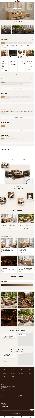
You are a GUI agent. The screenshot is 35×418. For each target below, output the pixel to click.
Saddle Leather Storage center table (21, 57)
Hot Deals (19, 397)
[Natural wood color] (27, 56)
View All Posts (32, 234)
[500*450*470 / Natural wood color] (29, 61)
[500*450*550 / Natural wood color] (31, 61)
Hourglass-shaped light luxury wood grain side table (3, 59)
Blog (1, 397)
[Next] (18, 35)
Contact (1, 395)
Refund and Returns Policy (4, 404)
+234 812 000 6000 (4, 389)
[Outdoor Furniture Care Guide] (9, 261)
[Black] (10, 56)
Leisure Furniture (28, 45)
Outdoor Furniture (20, 395)
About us (2, 394)
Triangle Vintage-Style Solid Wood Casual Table (30, 59)
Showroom (2, 396)
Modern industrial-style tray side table (12, 58)
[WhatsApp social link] (5, 390)
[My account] (32, 1)
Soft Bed (5, 47)
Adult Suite (3, 45)
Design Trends (2, 249)
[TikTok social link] (6, 390)
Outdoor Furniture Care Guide (5, 268)
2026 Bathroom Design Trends (22, 250)
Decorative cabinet (17, 45)
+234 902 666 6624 (5, 388)
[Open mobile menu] (1, 1)
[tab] (3, 43)
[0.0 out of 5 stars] (20, 58)
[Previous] (16, 35)
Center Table (7, 45)
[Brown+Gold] (1, 56)
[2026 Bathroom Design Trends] (26, 243)
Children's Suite (12, 45)
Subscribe (32, 409)
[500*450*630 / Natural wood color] (27, 61)
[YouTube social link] (3, 390)
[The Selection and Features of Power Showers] (9, 243)
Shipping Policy (2, 402)
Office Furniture (20, 394)
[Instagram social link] (2, 390)
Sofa (2, 47)
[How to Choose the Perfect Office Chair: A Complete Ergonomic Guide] (26, 261)
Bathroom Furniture (20, 396)
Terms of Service (3, 403)
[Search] (2, 1)
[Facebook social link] (1, 390)
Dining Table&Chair (23, 45)
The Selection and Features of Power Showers (7, 250)
